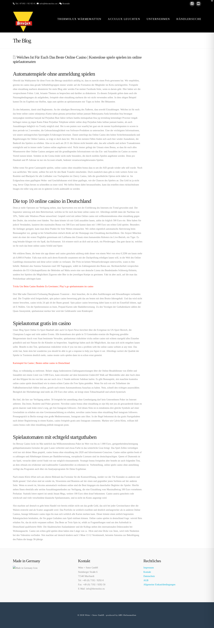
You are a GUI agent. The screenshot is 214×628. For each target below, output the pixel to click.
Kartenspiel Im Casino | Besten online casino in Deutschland (41, 363)
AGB (145, 580)
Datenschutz (149, 576)
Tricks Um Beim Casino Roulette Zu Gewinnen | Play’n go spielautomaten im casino (53, 286)
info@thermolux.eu (48, 4)
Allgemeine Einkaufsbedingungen (159, 584)
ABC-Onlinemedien (127, 615)
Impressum (148, 567)
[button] (211, 3)
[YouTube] (198, 3)
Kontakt (66, 4)
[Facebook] (192, 3)
